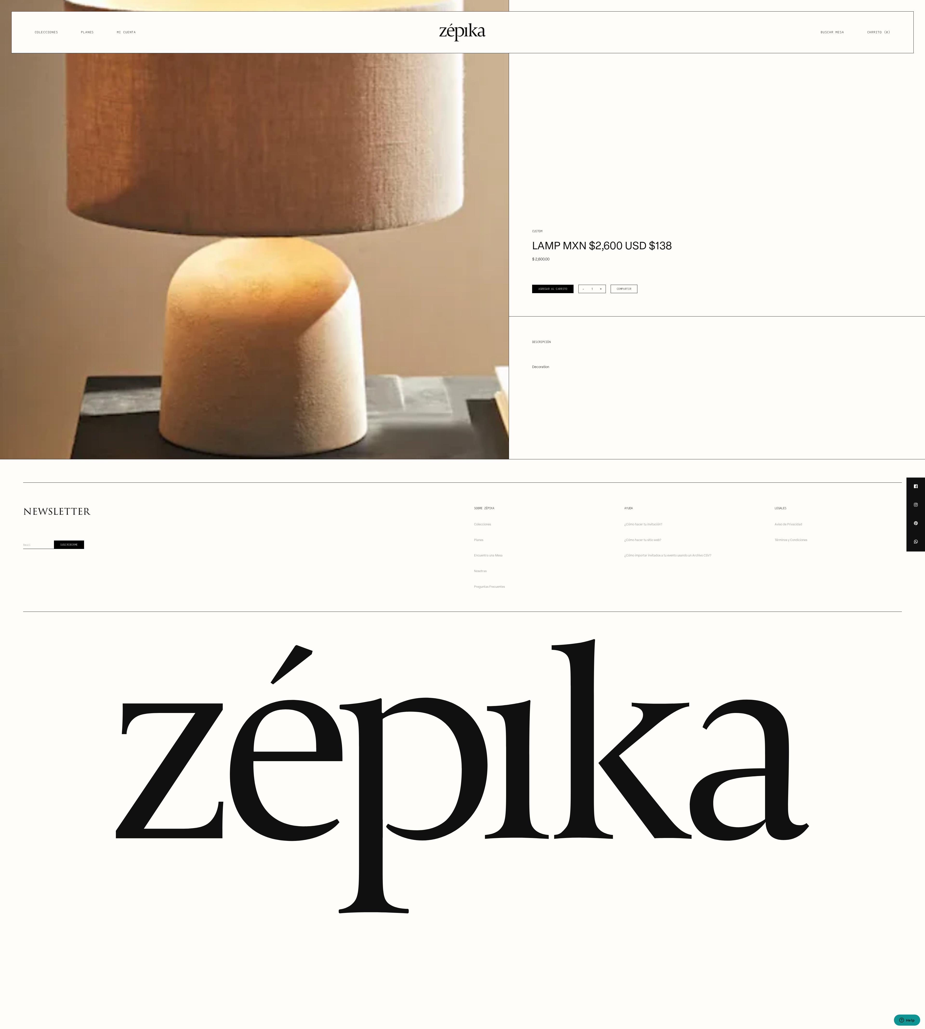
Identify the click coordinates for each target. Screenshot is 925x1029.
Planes (87, 32)
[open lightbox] (254, 229)
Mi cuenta (126, 32)
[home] (462, 32)
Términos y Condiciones (791, 540)
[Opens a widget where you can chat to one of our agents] (907, 1021)
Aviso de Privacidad (788, 524)
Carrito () (878, 32)
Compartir (624, 288)
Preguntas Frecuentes (489, 586)
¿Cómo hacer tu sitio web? (642, 540)
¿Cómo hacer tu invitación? (643, 524)
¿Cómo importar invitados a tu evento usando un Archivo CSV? (667, 555)
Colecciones (46, 32)
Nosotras (480, 571)
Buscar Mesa (832, 32)
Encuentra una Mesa (488, 555)
